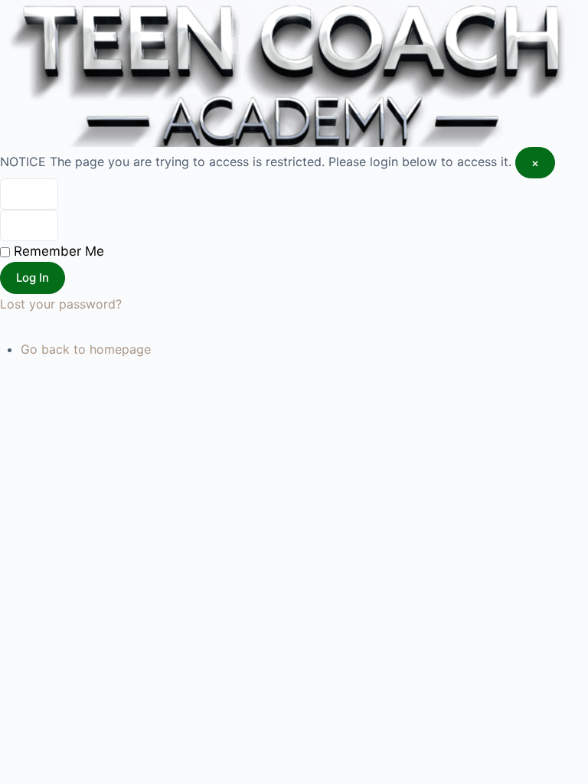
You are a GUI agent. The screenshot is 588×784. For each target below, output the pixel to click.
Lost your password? (61, 304)
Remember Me (57, 251)
